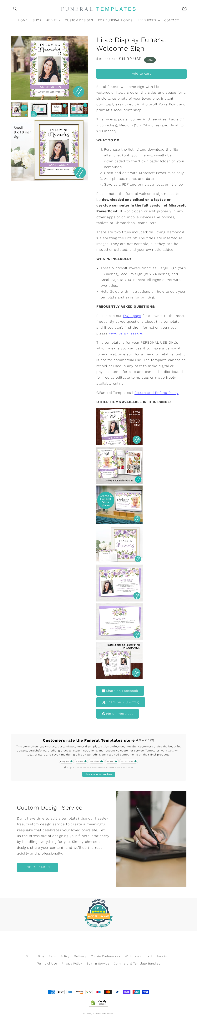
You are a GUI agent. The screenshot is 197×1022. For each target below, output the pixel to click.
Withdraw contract (139, 956)
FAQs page (132, 316)
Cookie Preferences (105, 956)
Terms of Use (47, 963)
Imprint (162, 956)
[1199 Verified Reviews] (98, 928)
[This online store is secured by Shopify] (98, 1001)
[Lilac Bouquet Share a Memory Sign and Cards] (119, 562)
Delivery (80, 956)
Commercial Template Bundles (137, 963)
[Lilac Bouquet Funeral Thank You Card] (119, 639)
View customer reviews (99, 774)
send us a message (125, 333)
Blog (41, 956)
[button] (15, 8)
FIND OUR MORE (37, 867)
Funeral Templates (103, 1013)
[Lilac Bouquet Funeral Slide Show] (119, 483)
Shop (29, 956)
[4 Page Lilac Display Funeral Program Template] (119, 444)
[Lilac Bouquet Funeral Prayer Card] (119, 678)
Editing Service (98, 963)
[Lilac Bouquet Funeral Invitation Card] (119, 600)
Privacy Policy (72, 963)
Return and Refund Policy (156, 393)
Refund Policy (59, 956)
